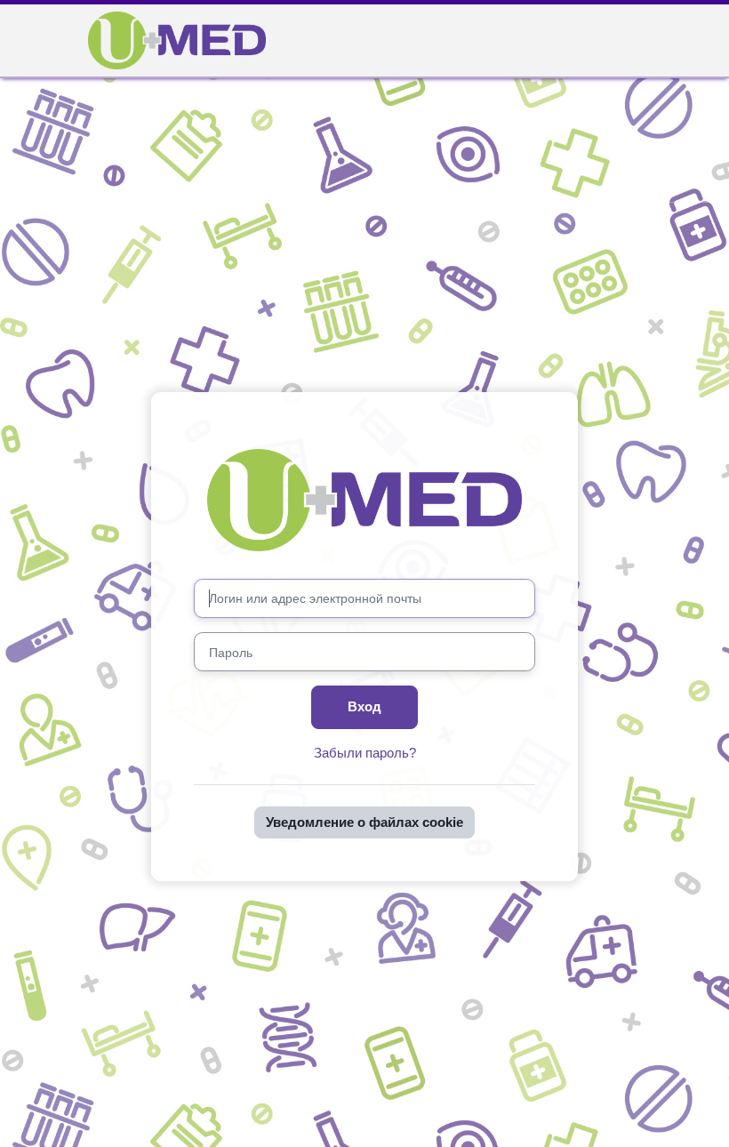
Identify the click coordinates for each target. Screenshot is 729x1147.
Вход (364, 706)
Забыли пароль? (365, 753)
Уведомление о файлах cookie (364, 822)
